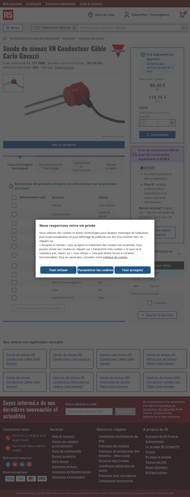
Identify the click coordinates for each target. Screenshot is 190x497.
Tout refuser (58, 270)
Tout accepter (132, 270)
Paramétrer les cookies (95, 270)
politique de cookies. (115, 257)
